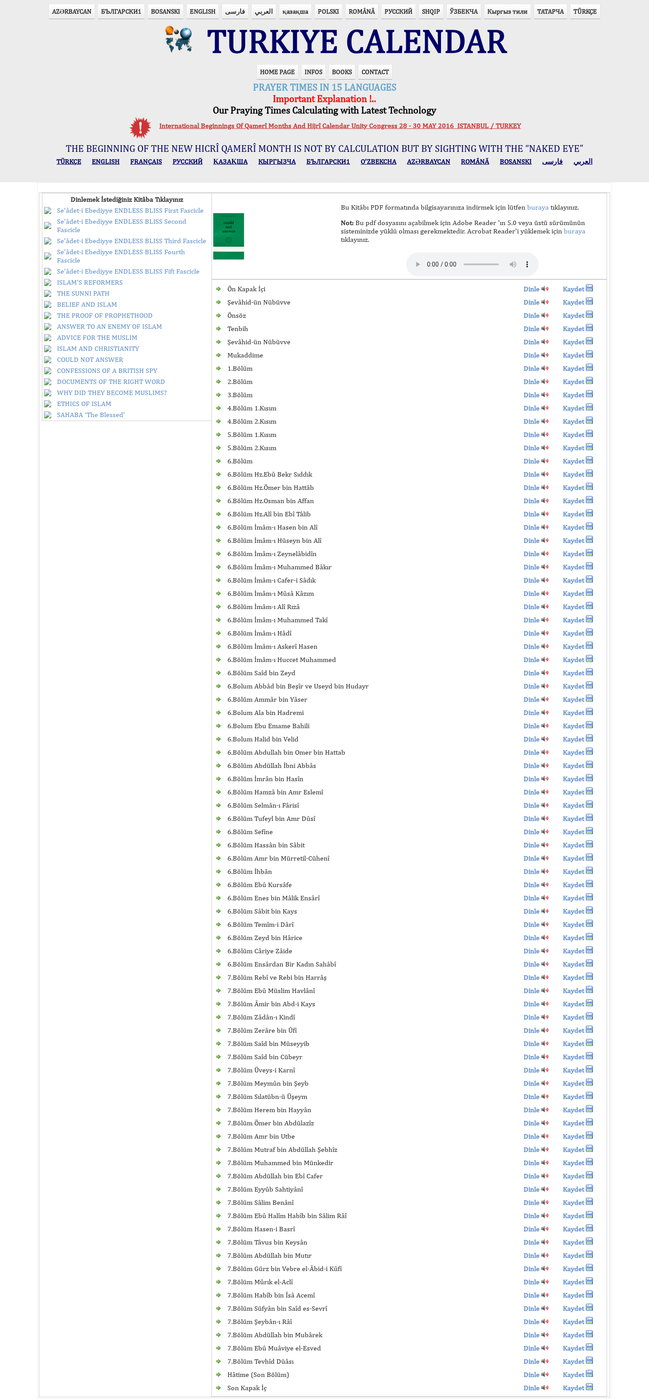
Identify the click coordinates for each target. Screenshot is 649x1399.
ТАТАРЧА (550, 11)
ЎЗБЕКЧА (464, 11)
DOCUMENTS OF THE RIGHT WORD (111, 381)
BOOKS (342, 71)
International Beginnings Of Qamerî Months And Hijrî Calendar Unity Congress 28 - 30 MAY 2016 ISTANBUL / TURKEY (340, 125)
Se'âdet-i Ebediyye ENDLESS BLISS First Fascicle (130, 210)
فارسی (235, 11)
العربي (264, 11)
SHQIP (431, 11)
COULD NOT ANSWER (90, 359)
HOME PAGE (277, 71)
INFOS (313, 71)
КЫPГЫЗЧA (277, 161)
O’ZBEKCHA (378, 161)
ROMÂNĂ (362, 11)
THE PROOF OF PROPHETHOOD (105, 315)
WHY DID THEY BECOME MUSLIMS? (112, 392)
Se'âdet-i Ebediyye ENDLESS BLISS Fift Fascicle (128, 271)
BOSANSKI (165, 11)
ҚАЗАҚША (230, 161)
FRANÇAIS (146, 161)
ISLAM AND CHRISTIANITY (98, 348)
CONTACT (375, 71)
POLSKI (328, 11)
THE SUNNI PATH (83, 293)
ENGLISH (202, 11)
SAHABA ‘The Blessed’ (91, 414)
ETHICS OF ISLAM (84, 403)
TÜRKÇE (585, 11)
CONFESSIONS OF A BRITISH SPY (107, 370)
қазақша (295, 11)
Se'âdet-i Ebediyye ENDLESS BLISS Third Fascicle (131, 241)
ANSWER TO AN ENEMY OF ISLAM (109, 326)
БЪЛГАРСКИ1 (121, 11)
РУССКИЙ (398, 11)
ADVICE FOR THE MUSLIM (97, 337)
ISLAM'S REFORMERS (90, 282)
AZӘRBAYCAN (71, 11)
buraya (538, 207)
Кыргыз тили (507, 11)
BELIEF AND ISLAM (87, 304)
